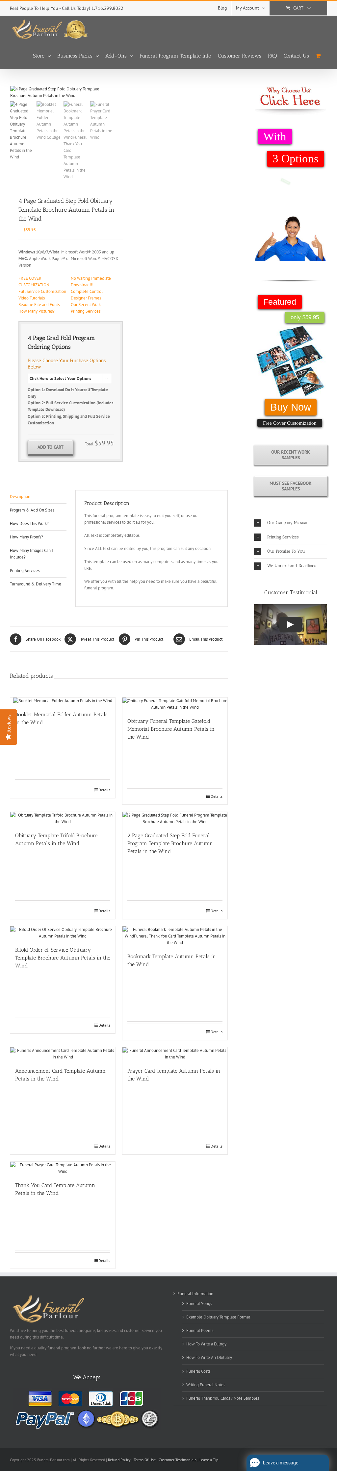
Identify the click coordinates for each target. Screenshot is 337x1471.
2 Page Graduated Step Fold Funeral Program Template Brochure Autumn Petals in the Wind (170, 843)
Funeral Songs (199, 1303)
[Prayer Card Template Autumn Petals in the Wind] (174, 1053)
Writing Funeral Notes (205, 1385)
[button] (290, 523)
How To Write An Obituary (209, 1357)
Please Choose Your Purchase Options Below (67, 363)
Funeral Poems (199, 1330)
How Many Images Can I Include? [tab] (31, 554)
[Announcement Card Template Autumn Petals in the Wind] (62, 1053)
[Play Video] (290, 624)
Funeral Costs (198, 1371)
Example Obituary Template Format (218, 1317)
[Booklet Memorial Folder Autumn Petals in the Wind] (62, 701)
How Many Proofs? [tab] (26, 537)
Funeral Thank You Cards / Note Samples (222, 1398)
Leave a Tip (208, 1459)
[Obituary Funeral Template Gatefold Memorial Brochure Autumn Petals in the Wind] (174, 704)
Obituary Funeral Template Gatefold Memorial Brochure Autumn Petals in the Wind (171, 729)
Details (104, 789)
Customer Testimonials (177, 1459)
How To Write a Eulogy (206, 1344)
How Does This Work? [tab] (29, 523)
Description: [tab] (20, 496)
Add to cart (51, 447)
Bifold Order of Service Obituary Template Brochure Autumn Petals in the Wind (62, 958)
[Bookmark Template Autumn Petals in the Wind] (174, 936)
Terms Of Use (145, 1459)
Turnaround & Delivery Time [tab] (35, 584)
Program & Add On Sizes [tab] (32, 510)
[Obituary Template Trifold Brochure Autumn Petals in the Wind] (62, 818)
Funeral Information (195, 1293)
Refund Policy (120, 1459)
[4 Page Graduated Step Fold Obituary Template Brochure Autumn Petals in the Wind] (62, 92)
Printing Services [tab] (24, 570)
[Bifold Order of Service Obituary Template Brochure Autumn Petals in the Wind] (62, 932)
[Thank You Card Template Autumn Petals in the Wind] (62, 1168)
